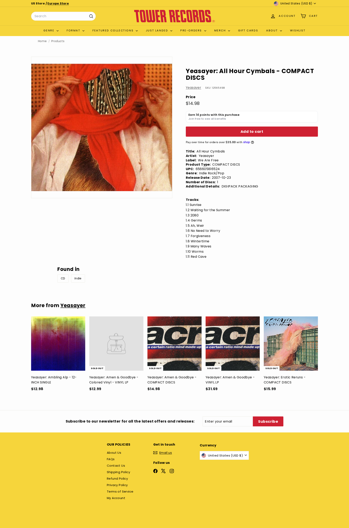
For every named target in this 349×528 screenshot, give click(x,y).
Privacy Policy (117, 485)
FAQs (111, 459)
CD (63, 278)
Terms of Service (120, 491)
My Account (116, 498)
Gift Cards (248, 30)
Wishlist (298, 30)
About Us (114, 452)
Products (57, 41)
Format (74, 30)
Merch (220, 30)
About (272, 30)
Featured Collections (114, 30)
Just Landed (157, 30)
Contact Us (116, 465)
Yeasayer (193, 87)
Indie (78, 278)
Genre (49, 30)
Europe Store (58, 3)
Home (42, 41)
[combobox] (63, 16)
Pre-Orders (191, 30)
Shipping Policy (118, 472)
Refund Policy (117, 478)
